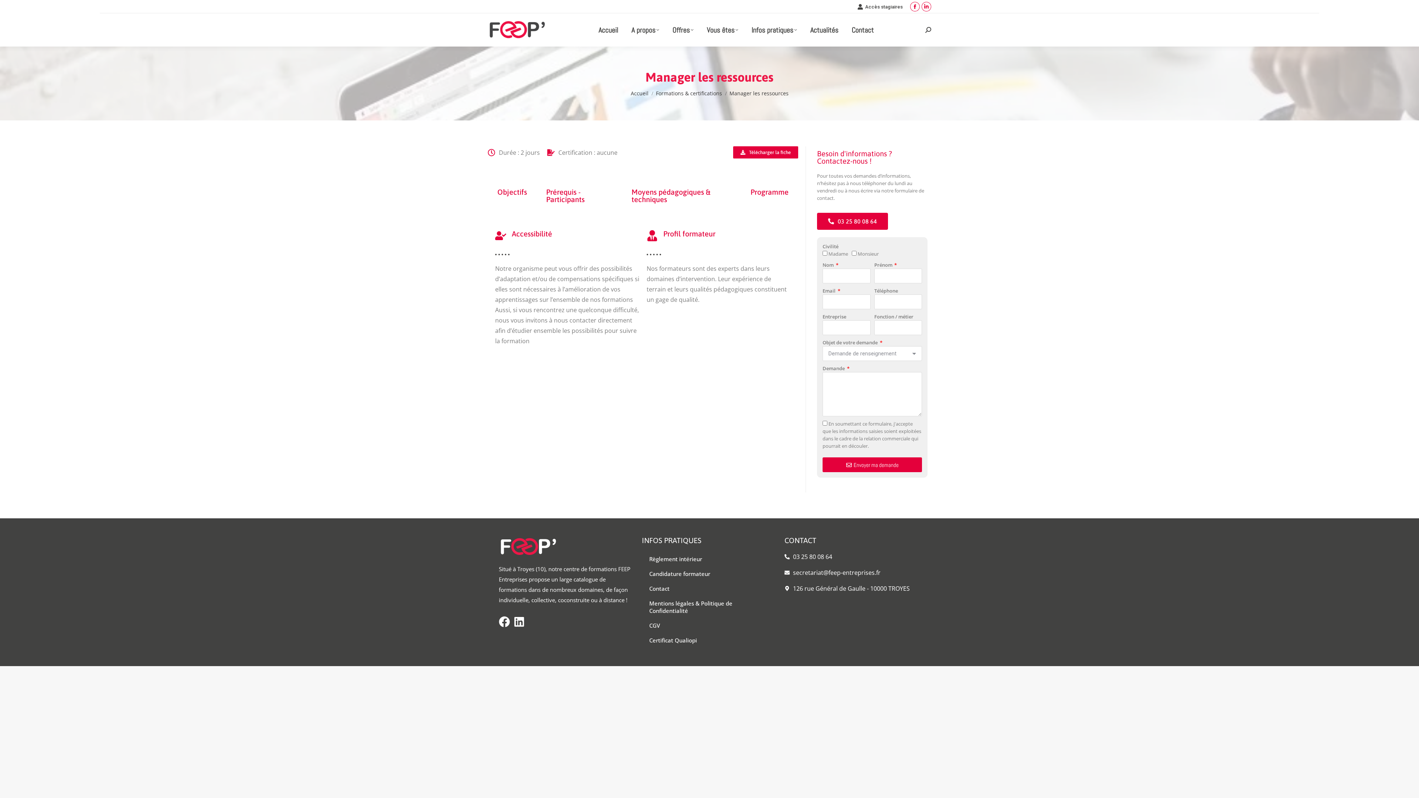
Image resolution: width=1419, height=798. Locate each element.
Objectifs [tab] (512, 192)
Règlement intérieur (675, 559)
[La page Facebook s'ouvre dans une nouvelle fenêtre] (915, 6)
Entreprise (834, 316)
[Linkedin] (519, 621)
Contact (659, 588)
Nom (829, 265)
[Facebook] (504, 621)
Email (830, 290)
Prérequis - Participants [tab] (565, 196)
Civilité (830, 246)
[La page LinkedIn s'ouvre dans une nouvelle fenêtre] (926, 6)
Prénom (884, 265)
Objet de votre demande (851, 342)
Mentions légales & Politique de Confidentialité (690, 607)
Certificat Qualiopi (673, 640)
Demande (834, 368)
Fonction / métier (893, 316)
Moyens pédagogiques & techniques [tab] (671, 196)
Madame (838, 253)
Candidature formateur (679, 573)
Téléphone (886, 290)
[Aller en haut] (1408, 787)
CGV (654, 625)
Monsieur (868, 253)
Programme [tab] (770, 192)
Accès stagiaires (884, 7)
